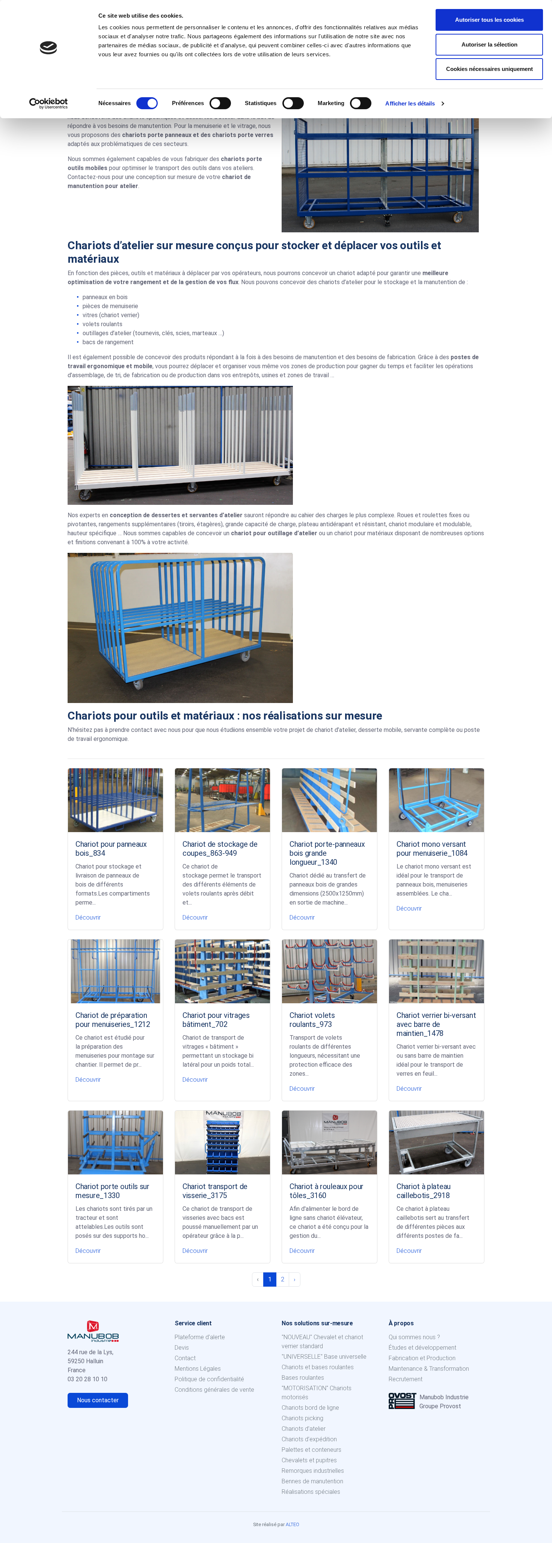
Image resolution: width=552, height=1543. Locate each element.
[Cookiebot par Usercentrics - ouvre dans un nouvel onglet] (48, 103)
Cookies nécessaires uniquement (489, 69)
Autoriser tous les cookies (489, 20)
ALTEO (292, 1524)
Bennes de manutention (312, 1481)
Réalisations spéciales (311, 1491)
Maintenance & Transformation (429, 1368)
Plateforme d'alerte (200, 1337)
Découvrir (88, 917)
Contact (185, 1358)
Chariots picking (302, 1418)
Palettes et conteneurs (311, 1449)
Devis (182, 1347)
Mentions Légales (198, 1368)
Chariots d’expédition (309, 1439)
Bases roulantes (303, 1377)
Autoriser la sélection (489, 44)
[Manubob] (93, 1330)
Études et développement (422, 1347)
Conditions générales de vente (214, 1389)
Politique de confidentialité (209, 1379)
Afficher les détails (410, 103)
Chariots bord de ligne (310, 1407)
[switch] (220, 103)
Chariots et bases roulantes (318, 1367)
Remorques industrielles (313, 1470)
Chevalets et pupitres (309, 1460)
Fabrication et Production (422, 1358)
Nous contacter (98, 1400)
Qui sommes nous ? (414, 1337)
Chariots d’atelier (304, 1428)
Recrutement (405, 1379)
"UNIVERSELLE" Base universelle (324, 1356)
